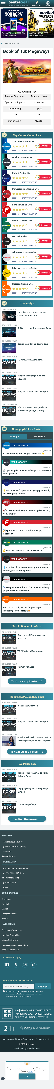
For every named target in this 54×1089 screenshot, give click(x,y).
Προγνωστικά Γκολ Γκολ (13, 872)
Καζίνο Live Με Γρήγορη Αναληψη (34, 328)
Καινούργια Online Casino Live (32, 343)
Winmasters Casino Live (24, 252)
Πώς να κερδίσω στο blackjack (32, 391)
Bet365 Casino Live (22, 220)
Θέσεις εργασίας (43, 1039)
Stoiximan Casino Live (23, 141)
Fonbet (5, 918)
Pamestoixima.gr (9, 913)
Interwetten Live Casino (24, 268)
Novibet (5, 904)
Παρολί (5, 887)
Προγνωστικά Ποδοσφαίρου (15, 868)
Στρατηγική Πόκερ (26, 804)
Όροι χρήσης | (9, 1039)
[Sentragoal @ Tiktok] (34, 965)
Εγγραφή (43, 986)
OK (27, 1076)
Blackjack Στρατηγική (27, 705)
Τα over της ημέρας (10, 877)
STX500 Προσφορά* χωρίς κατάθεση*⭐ (23, 453)
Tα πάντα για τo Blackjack (25, 751)
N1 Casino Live (19, 236)
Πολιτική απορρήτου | (26, 1039)
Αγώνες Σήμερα (9, 856)
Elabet (5, 908)
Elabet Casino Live (21, 173)
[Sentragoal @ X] (16, 965)
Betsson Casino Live (22, 283)
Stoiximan (6, 899)
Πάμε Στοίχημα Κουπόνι (12, 841)
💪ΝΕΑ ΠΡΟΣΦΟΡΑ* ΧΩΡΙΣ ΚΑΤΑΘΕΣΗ (22, 550)
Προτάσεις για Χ (9, 882)
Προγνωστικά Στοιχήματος (14, 846)
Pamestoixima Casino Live (25, 188)
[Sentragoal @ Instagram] (25, 965)
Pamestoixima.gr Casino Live (15, 944)
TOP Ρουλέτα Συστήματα (29, 359)
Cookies (30, 1071)
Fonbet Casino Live (22, 204)
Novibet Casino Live (22, 157)
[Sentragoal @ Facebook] (7, 965)
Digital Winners (33, 1048)
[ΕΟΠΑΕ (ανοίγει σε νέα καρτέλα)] (35, 1028)
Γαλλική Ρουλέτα (25, 666)
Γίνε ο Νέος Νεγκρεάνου (25, 818)
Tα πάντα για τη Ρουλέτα (24, 681)
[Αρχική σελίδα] (1, 43)
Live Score (6, 851)
